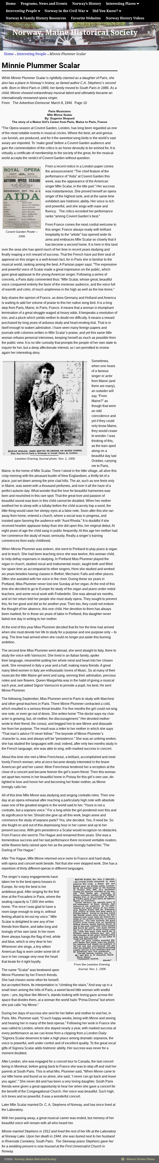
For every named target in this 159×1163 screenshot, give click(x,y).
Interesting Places (121, 4)
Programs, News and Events (44, 4)
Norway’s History (86, 4)
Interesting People (21, 11)
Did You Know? (105, 11)
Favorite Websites (86, 18)
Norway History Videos (125, 18)
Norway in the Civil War (65, 11)
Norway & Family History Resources (36, 18)
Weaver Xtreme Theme (140, 1159)
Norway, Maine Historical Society (75, 32)
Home (11, 4)
